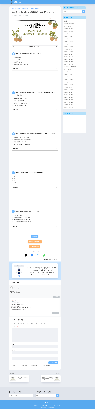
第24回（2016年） (69, 54)
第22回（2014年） (69, 59)
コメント (15, 326)
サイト (13, 356)
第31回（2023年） (69, 36)
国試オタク (17, 2)
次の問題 (35, 236)
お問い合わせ (47, 405)
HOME (48, 402)
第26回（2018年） (69, 49)
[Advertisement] (74, 124)
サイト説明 (41, 405)
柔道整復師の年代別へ (34, 241)
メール (13, 350)
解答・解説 (15, 68)
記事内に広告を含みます (34, 46)
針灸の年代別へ (35, 246)
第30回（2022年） (69, 39)
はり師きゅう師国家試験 (70, 66)
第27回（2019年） (69, 46)
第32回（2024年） (53, 259)
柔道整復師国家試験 (69, 23)
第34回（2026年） (69, 28)
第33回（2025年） (69, 31)
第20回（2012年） (69, 64)
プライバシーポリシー (56, 405)
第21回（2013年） (69, 61)
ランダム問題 (68, 26)
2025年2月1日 (16, 288)
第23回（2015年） (69, 56)
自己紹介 (36, 405)
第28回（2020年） (69, 44)
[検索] (83, 11)
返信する (56, 296)
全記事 (65, 21)
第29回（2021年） (69, 41)
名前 (13, 344)
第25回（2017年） (69, 51)
